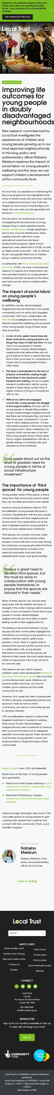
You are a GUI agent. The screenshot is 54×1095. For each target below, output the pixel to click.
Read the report (10, 769)
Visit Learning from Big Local (17, 17)
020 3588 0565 (27, 1007)
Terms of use (40, 950)
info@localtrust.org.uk (27, 1011)
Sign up (27, 1037)
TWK (34, 1090)
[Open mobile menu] (47, 29)
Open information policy (40, 966)
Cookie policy (40, 955)
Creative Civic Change (14, 954)
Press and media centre (14, 959)
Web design (23, 1090)
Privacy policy (40, 960)
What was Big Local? (14, 949)
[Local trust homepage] (25, 29)
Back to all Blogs (28, 881)
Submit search (42, 933)
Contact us (14, 965)
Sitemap (40, 971)
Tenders (14, 970)
